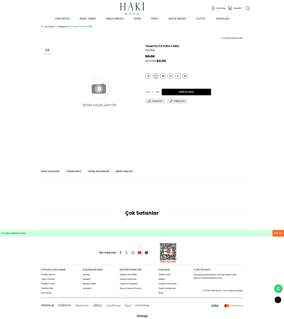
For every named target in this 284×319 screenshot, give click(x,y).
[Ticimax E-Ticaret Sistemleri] (142, 316)
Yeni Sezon (46, 292)
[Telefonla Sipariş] (148, 76)
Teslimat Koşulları (128, 283)
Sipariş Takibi (89, 283)
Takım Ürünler (48, 279)
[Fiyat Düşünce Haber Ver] (178, 76)
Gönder (278, 233)
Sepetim (87, 279)
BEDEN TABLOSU (124, 171)
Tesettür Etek (47, 288)
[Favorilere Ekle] (155, 76)
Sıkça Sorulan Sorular (131, 288)
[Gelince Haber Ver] (185, 76)
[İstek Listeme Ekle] (163, 76)
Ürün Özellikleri (50, 171)
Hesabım (87, 288)
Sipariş (86, 274)
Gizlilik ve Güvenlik (168, 283)
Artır (157, 92)
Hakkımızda (164, 274)
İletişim (162, 279)
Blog (161, 292)
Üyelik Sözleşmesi (167, 288)
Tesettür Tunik (48, 283)
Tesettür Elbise (48, 274)
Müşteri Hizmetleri (128, 274)
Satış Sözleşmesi (128, 279)
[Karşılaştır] (170, 76)
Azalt (148, 92)
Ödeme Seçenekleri (98, 171)
